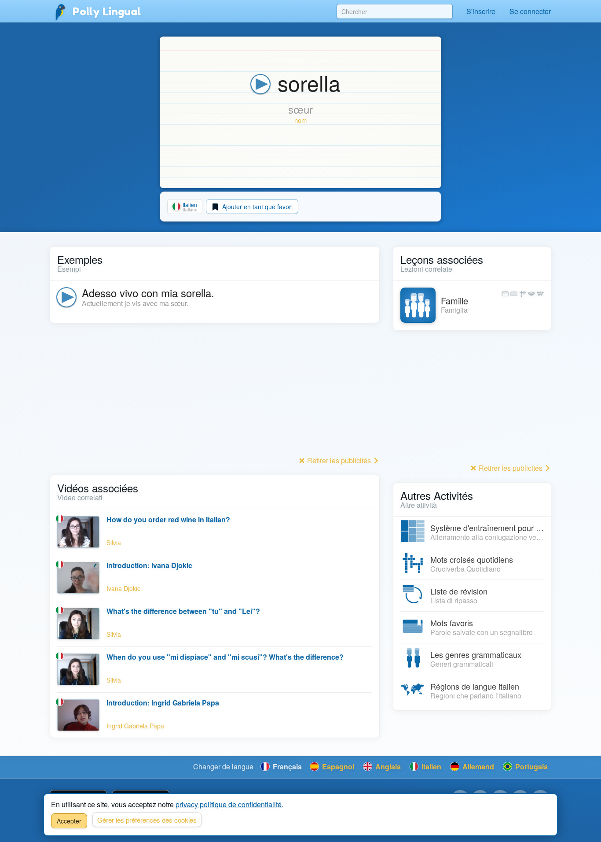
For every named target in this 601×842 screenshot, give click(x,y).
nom (300, 120)
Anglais (387, 766)
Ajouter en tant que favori (256, 206)
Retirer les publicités (339, 460)
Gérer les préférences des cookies (147, 819)
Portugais (530, 766)
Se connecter (530, 11)
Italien (430, 766)
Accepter (69, 820)
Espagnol (337, 766)
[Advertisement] (215, 392)
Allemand (477, 766)
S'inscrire (480, 11)
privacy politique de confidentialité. (229, 804)
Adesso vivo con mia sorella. (148, 292)
